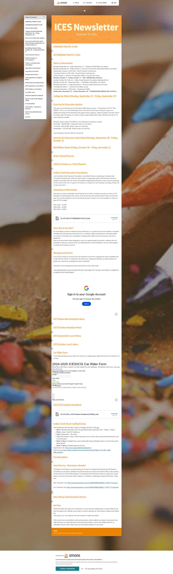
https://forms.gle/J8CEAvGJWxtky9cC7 (78, 448)
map (97, 427)
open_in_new (116, 314)
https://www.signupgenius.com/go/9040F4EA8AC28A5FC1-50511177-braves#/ (93, 487)
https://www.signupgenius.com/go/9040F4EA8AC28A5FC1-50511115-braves (92, 483)
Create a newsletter (67, 569)
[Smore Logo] (62, 2)
